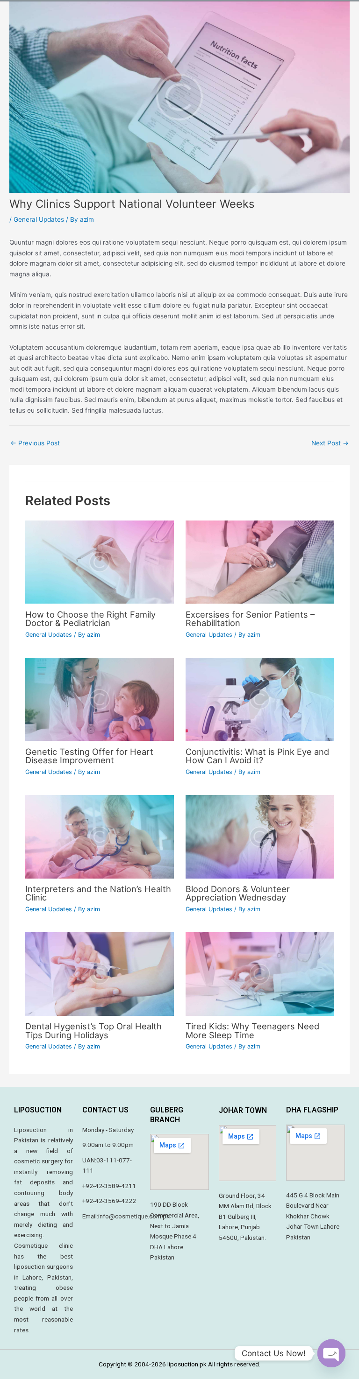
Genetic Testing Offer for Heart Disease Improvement (89, 755)
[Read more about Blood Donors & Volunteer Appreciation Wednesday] (260, 836)
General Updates (39, 219)
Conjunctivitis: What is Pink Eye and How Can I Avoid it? (257, 755)
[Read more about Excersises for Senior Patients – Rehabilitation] (260, 561)
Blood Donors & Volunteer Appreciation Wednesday (238, 893)
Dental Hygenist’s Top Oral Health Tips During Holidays (93, 1030)
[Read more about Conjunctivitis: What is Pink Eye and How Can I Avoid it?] (260, 699)
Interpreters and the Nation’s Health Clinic (98, 893)
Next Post (330, 443)
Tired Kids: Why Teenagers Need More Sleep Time (252, 1030)
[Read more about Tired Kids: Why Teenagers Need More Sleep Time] (260, 973)
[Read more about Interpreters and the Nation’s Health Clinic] (99, 836)
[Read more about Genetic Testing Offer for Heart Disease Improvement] (99, 699)
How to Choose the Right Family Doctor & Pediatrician (90, 618)
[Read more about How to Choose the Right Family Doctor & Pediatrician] (99, 561)
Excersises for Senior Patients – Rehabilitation (250, 618)
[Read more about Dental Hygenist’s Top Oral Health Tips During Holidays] (99, 973)
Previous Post (35, 443)
